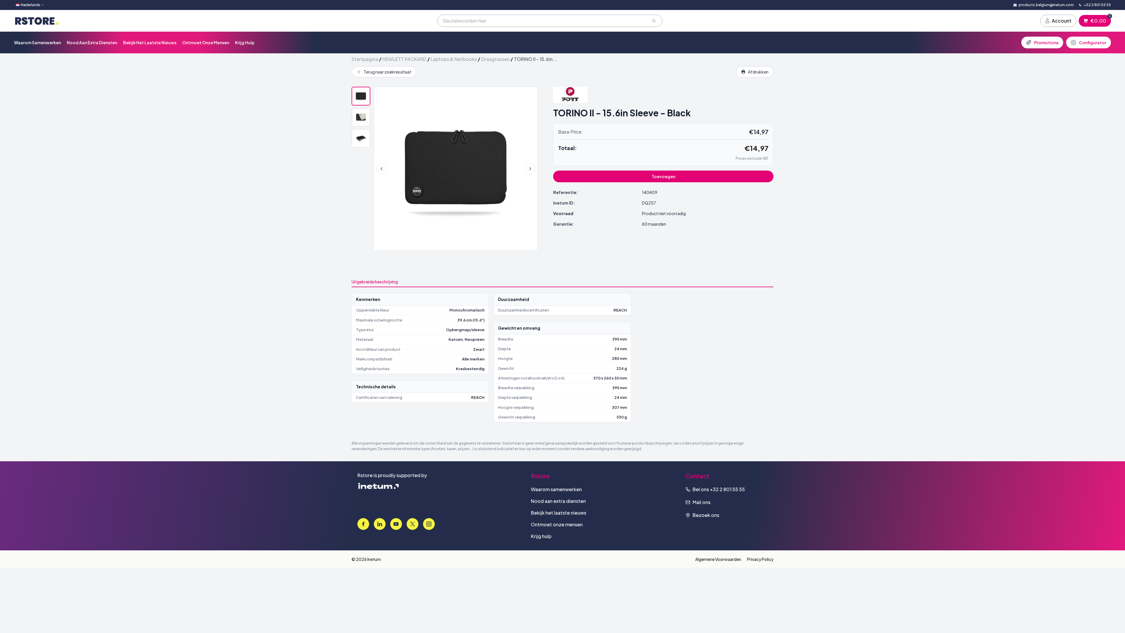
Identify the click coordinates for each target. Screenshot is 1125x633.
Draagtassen (495, 59)
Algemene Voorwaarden (718, 559)
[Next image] (530, 169)
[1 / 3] (361, 96)
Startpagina (365, 59)
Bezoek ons (706, 515)
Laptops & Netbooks (454, 59)
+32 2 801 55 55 (727, 489)
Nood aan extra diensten (92, 42)
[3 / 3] (361, 138)
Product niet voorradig (664, 213)
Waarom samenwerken (37, 42)
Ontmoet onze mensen (205, 42)
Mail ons (701, 502)
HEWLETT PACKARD (404, 59)
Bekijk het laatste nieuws (149, 42)
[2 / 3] (361, 117)
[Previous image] (381, 169)
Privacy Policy (760, 559)
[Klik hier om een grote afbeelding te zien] (456, 169)
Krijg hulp (245, 42)
